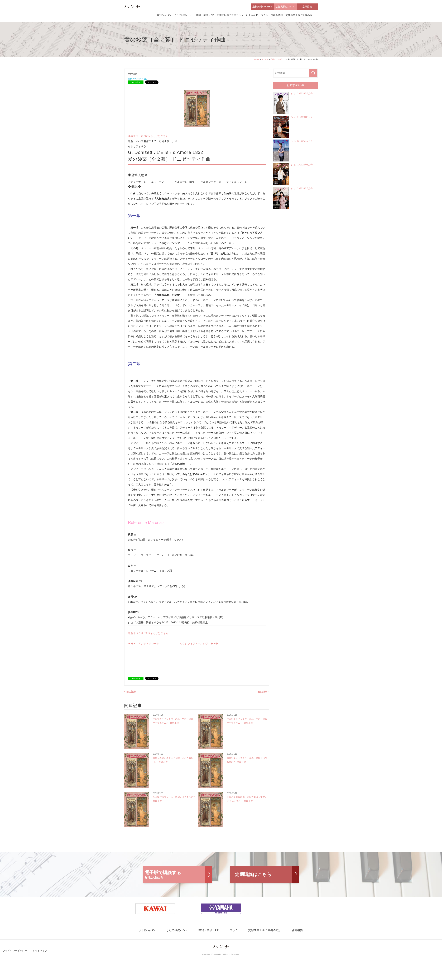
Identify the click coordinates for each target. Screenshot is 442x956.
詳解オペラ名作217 (278, 59)
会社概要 (297, 930)
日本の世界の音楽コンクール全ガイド (237, 15)
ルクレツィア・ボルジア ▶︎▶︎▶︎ (198, 643)
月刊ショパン (164, 15)
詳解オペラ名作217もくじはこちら (148, 136)
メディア (265, 59)
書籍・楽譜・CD (205, 15)
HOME (257, 59)
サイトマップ (40, 950)
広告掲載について (285, 6)
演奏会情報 (277, 15)
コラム (264, 15)
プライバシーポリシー (15, 950)
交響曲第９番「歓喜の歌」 (300, 15)
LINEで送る (136, 82)
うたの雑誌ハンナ (183, 15)
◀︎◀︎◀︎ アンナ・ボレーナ (145, 643)
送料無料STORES (262, 6)
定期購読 (307, 6)
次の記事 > (263, 691)
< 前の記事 (130, 691)
